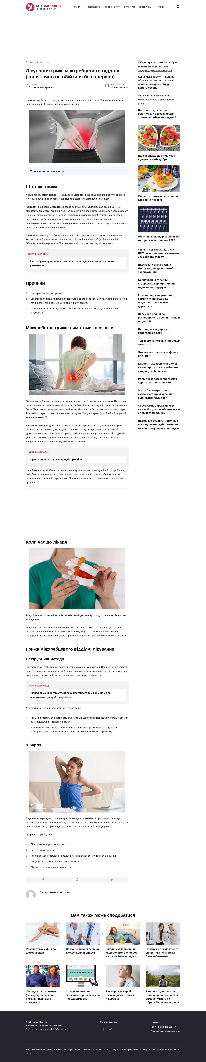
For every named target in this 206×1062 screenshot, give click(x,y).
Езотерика (145, 7)
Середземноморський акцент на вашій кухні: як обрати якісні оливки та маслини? (159, 409)
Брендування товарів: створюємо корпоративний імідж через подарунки (156, 283)
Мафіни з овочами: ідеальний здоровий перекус (158, 198)
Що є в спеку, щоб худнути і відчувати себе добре (156, 157)
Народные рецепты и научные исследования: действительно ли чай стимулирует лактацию (158, 424)
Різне (161, 7)
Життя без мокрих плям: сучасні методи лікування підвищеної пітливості (155, 394)
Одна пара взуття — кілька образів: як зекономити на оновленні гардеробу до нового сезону (156, 82)
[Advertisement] (49, 509)
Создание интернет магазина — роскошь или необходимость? (83, 995)
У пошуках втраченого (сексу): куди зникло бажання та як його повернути (41, 997)
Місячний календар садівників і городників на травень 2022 (159, 238)
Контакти (155, 1022)
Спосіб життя (112, 7)
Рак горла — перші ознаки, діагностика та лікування (121, 995)
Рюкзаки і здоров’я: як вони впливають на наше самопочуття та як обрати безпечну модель (162, 997)
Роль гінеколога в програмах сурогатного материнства (157, 380)
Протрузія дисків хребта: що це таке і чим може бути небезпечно (162, 953)
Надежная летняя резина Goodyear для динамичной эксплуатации (156, 268)
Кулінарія (129, 7)
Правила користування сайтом (165, 1031)
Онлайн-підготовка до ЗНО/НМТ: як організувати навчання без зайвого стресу (158, 253)
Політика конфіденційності (163, 1027)
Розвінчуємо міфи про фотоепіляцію (41, 951)
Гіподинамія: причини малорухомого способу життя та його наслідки (121, 953)
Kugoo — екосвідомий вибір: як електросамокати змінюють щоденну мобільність (158, 367)
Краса (77, 7)
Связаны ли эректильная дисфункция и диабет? (82, 951)
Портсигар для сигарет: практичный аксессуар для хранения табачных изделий (157, 114)
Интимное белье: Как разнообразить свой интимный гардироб (159, 317)
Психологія (93, 7)
